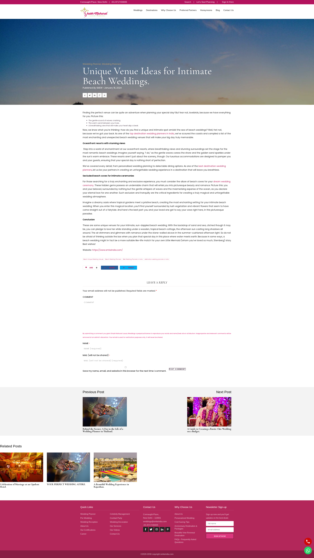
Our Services (115, 526)
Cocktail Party (116, 518)
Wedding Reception (89, 522)
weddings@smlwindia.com (155, 521)
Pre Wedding (86, 518)
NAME (86, 343)
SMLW (99, 87)
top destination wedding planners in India (152, 133)
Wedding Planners (111, 64)
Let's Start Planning (205, 2)
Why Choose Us (168, 10)
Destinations (151, 10)
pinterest (167, 529)
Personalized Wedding (184, 518)
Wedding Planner (92, 64)
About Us (84, 526)
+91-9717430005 (150, 525)
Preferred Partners (188, 10)
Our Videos (115, 530)
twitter (151, 529)
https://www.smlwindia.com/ (107, 250)
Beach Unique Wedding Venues (93, 259)
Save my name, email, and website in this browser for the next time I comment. (124, 370)
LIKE (93, 267)
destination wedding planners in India (157, 259)
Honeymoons (206, 10)
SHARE (109, 267)
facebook (145, 529)
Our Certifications (87, 530)
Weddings (138, 10)
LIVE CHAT (308, 550)
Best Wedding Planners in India (133, 259)
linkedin (162, 529)
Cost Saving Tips (182, 522)
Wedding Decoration (119, 522)
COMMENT (88, 296)
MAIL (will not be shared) (96, 355)
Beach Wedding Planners (113, 259)
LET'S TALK (308, 541)
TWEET (128, 267)
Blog (218, 10)
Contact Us (228, 10)
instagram (156, 529)
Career (83, 534)
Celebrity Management (120, 514)
